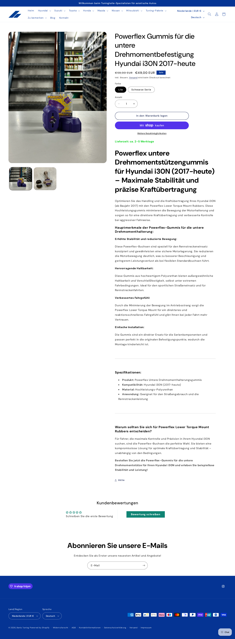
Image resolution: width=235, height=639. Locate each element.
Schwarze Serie (141, 89)
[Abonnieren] (144, 565)
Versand (133, 77)
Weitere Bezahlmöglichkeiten (151, 133)
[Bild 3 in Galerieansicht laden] (45, 178)
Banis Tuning (23, 627)
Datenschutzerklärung (115, 627)
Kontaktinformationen (90, 627)
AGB (74, 627)
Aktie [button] (121, 480)
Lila (120, 89)
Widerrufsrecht (60, 627)
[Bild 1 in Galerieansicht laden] (20, 178)
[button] (44, 10)
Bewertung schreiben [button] (145, 514)
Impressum (146, 627)
